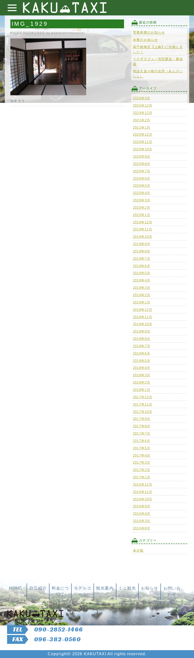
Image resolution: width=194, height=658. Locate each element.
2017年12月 (142, 397)
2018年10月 (142, 324)
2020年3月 (141, 200)
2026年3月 (141, 98)
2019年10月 (142, 237)
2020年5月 (141, 185)
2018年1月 (141, 390)
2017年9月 (141, 419)
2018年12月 (142, 310)
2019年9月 (141, 244)
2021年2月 (141, 120)
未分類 (138, 550)
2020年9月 (141, 156)
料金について (60, 591)
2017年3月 (141, 462)
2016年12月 (142, 484)
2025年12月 (142, 105)
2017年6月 (141, 441)
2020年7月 (141, 171)
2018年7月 (141, 346)
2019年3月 (141, 288)
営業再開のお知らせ (149, 32)
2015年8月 (141, 528)
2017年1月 (141, 477)
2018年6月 (141, 353)
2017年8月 (141, 426)
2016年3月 (141, 521)
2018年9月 (141, 331)
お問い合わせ (172, 591)
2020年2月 (141, 207)
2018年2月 (141, 382)
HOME (15, 588)
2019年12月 (142, 222)
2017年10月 (142, 412)
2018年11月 (142, 317)
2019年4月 (141, 280)
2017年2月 (141, 470)
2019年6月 (141, 266)
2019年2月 (141, 295)
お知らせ (149, 588)
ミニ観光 (127, 588)
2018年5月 (141, 361)
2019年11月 (142, 229)
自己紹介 (37, 588)
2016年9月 (141, 506)
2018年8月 (141, 339)
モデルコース (82, 591)
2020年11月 (142, 142)
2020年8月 (141, 164)
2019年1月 (141, 302)
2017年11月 (142, 404)
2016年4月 (141, 513)
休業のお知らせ (145, 40)
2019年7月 (141, 259)
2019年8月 (141, 251)
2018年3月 (141, 375)
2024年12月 (142, 113)
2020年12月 (142, 134)
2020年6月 (141, 178)
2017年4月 (141, 455)
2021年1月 (141, 127)
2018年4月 (141, 368)
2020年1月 (141, 215)
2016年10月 (142, 499)
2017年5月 (141, 448)
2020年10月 (142, 149)
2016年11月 (142, 492)
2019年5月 (141, 273)
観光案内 (104, 588)
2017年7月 (141, 433)
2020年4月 (141, 193)
